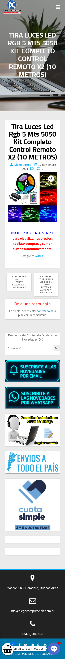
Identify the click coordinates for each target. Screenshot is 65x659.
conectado (43, 311)
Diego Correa (22, 165)
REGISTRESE (44, 233)
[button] (51, 178)
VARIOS (39, 256)
